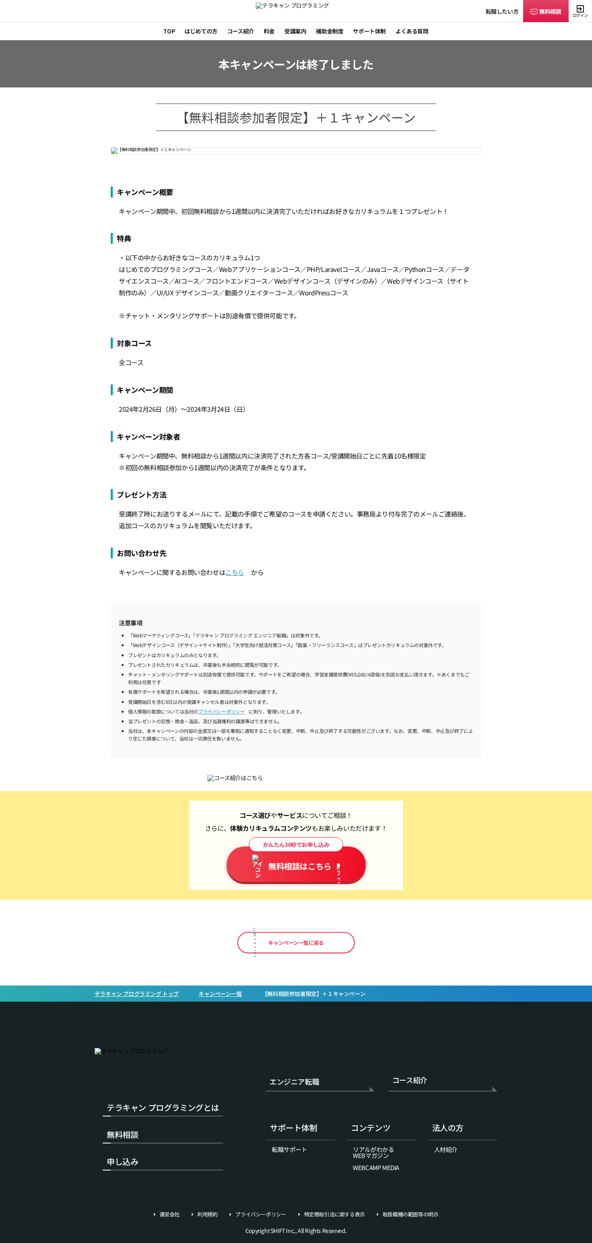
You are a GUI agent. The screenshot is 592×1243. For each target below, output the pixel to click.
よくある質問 (411, 31)
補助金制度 (329, 31)
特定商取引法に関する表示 (334, 1214)
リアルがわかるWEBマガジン (373, 1152)
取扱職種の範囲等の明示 (411, 1214)
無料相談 (550, 11)
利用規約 (207, 1214)
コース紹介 (409, 1080)
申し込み (122, 1161)
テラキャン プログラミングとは (163, 1107)
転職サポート (289, 1149)
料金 (269, 31)
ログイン (580, 15)
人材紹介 (445, 1149)
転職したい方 (502, 11)
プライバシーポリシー (221, 711)
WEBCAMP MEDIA (376, 1167)
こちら (234, 572)
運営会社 (169, 1214)
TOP (169, 31)
